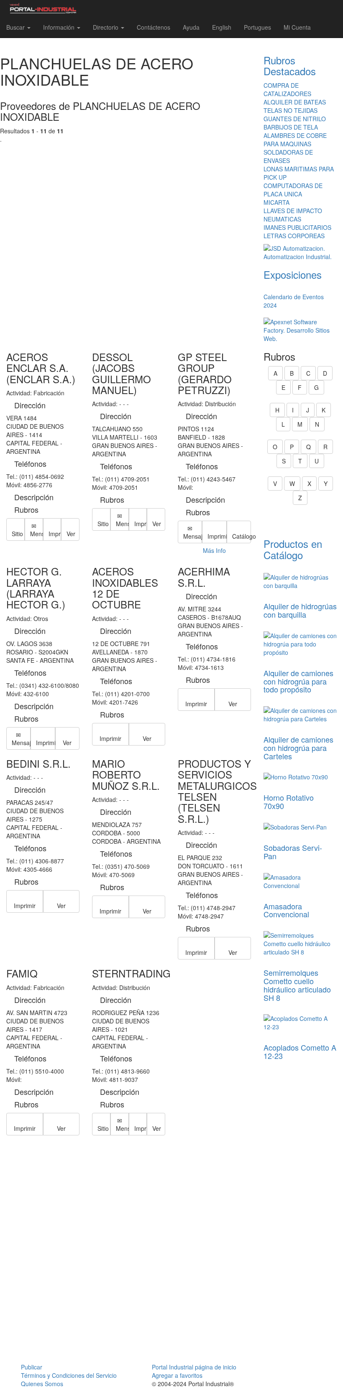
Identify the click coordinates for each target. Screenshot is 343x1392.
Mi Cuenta (297, 27)
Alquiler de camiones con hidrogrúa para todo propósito (298, 681)
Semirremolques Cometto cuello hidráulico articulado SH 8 (297, 985)
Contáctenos (153, 27)
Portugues (257, 27)
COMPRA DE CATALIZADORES (287, 89)
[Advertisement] (128, 239)
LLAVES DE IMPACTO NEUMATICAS (293, 214)
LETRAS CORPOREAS (294, 236)
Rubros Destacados (290, 65)
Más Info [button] (214, 550)
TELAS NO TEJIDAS (290, 110)
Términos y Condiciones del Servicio (69, 1375)
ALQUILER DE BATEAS (295, 102)
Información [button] (59, 27)
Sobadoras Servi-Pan (293, 851)
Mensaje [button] (36, 533)
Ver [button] (71, 533)
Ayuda (191, 27)
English (221, 27)
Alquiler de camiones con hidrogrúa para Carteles (298, 747)
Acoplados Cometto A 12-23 (300, 1051)
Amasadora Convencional (286, 910)
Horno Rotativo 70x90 (289, 801)
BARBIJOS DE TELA (291, 127)
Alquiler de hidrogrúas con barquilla (300, 610)
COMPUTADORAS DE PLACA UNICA (293, 189)
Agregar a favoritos (177, 1375)
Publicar (31, 1367)
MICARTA (276, 202)
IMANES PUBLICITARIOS (297, 227)
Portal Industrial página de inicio (194, 1367)
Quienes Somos (42, 1383)
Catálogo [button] (241, 536)
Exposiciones (293, 274)
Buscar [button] (16, 27)
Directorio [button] (106, 27)
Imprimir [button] (55, 533)
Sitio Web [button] (18, 533)
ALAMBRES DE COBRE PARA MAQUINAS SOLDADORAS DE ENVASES (295, 148)
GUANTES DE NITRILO (295, 119)
